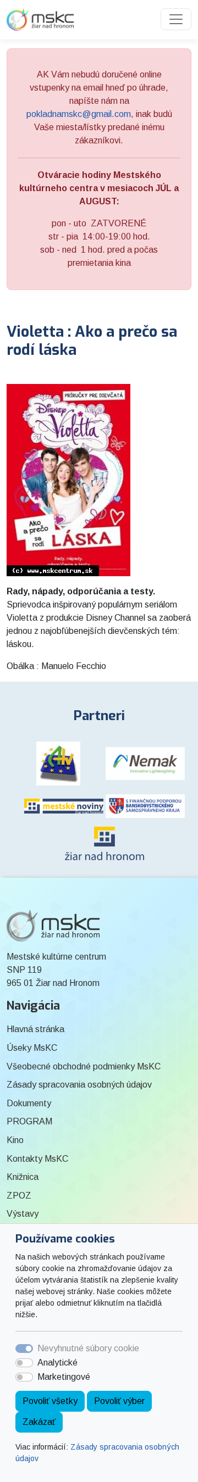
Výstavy (22, 1213)
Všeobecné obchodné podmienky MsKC (84, 1066)
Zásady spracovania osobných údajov (79, 1084)
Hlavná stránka (35, 1029)
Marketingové (63, 1376)
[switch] (24, 1362)
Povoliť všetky (50, 1401)
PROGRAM (29, 1121)
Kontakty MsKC (37, 1158)
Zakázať (39, 1422)
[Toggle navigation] (176, 19)
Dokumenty (29, 1103)
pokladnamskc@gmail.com (78, 114)
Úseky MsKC (32, 1047)
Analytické (57, 1362)
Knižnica (22, 1177)
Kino (15, 1140)
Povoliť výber (119, 1401)
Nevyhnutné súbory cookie (88, 1348)
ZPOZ (19, 1195)
